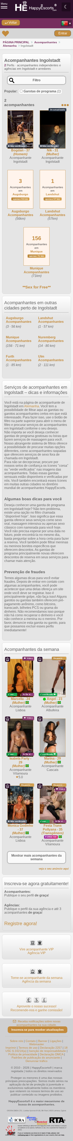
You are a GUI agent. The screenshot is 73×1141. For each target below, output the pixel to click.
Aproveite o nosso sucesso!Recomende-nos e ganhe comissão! (36, 1008)
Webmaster (36, 1044)
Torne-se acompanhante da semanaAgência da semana (36, 979)
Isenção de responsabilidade (47, 1050)
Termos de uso (28, 1047)
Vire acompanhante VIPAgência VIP (36, 951)
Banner (42, 1041)
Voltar (12, 22)
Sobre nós (16, 1041)
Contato (31, 1041)
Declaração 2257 (51, 1047)
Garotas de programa (42, 91)
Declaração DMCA (51, 1054)
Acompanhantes (45, 42)
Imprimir (10, 1047)
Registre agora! (20, 923)
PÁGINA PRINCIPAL (16, 42)
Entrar (62, 33)
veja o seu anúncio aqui (54, 868)
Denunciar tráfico (36, 1061)
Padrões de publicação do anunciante (36, 1057)
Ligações (55, 1041)
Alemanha (10, 45)
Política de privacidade (22, 1054)
